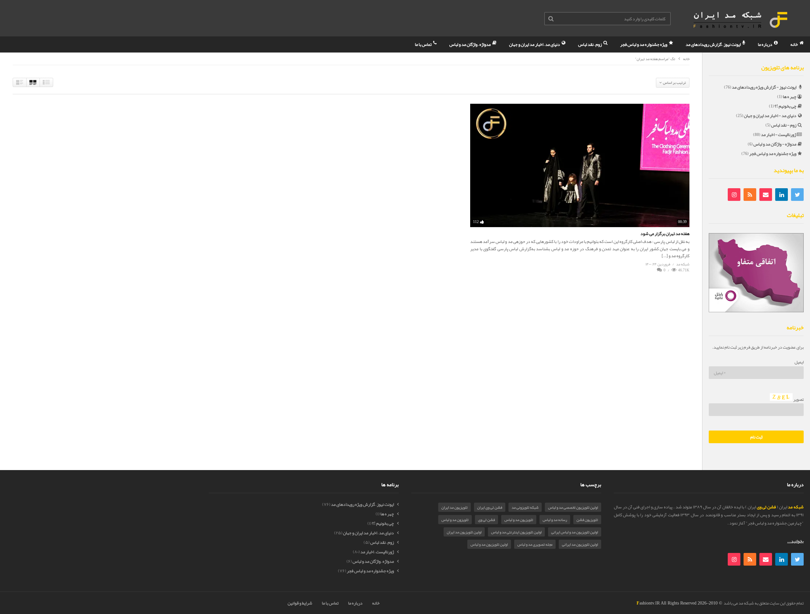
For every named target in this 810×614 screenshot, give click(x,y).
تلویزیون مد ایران (454, 507)
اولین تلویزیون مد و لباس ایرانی (574, 532)
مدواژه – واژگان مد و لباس (470, 44)
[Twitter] (797, 194)
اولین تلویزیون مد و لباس (489, 544)
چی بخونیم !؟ (785, 106)
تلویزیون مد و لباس (518, 520)
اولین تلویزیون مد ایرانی (580, 544)
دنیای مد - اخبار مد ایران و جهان (770, 115)
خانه (794, 44)
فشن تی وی (486, 520)
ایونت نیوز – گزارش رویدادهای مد (713, 44)
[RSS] (750, 194)
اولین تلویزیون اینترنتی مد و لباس (516, 532)
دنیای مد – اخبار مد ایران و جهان (535, 44)
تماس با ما (423, 44)
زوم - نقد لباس (783, 125)
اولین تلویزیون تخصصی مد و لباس (573, 507)
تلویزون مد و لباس (455, 520)
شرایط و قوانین (300, 602)
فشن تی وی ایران (489, 507)
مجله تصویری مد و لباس (534, 544)
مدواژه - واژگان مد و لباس (775, 144)
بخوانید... (795, 540)
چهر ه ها (789, 96)
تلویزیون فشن (587, 520)
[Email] (765, 194)
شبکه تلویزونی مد (525, 507)
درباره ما (765, 44)
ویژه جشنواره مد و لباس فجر (644, 44)
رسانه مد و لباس (555, 520)
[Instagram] (734, 194)
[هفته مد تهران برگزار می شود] (579, 165)
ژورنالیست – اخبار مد (377, 552)
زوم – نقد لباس (590, 44)
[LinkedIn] (781, 194)
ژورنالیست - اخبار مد (778, 134)
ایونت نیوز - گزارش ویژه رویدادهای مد (764, 87)
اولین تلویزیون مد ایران (464, 532)
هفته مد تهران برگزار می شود (664, 233)
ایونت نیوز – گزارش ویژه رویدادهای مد (362, 504)
